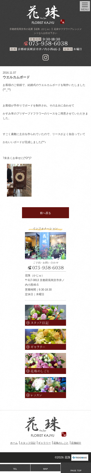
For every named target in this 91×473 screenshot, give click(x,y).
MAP (45, 469)
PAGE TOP (75, 470)
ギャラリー (44, 442)
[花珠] (45, 14)
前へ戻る (45, 213)
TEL (15, 469)
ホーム (14, 442)
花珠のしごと (61, 442)
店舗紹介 (76, 442)
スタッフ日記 (28, 442)
